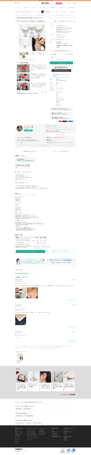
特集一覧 (16, 430)
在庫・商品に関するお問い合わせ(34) (61, 70)
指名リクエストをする (38, 130)
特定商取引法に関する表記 (68, 431)
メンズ (33, 7)
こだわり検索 (71, 11)
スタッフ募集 (66, 430)
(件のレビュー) (67, 39)
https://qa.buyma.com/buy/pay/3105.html (22, 224)
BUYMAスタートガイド (55, 431)
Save (60, 121)
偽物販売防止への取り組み (61, 118)
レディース (26, 7)
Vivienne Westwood (60, 25)
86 (59, 131)
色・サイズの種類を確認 (69, 54)
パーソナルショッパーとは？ (31, 430)
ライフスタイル (53, 7)
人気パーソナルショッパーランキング (33, 436)
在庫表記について (24, 155)
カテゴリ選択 (55, 11)
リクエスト (72, 7)
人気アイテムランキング (19, 431)
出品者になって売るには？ (31, 431)
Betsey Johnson (18, 408)
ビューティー (62, 7)
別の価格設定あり (65, 43)
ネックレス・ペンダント (60, 37)
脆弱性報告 (65, 438)
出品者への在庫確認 (24, 160)
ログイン (64, 3)
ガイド (53, 430)
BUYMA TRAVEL (41, 431)
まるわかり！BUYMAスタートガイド (62, 109)
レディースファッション (20, 422)
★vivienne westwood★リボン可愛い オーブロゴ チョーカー (20, 361)
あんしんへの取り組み (60, 113)
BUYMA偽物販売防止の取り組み (56, 436)
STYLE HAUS (41, 434)
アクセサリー (58, 34)
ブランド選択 (63, 11)
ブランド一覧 (17, 436)
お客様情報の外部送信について (68, 436)
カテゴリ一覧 (17, 438)
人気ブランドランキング (19, 433)
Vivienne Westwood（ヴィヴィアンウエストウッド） (64, 27)
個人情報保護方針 (18, 451)
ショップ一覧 (29, 439)
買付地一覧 (17, 441)
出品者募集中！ (58, 3)
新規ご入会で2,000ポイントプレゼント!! (62, 74)
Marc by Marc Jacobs (27, 408)
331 (55, 131)
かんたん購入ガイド (55, 433)
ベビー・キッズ (42, 7)
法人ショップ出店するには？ (31, 433)
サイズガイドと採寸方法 (26, 171)
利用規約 (65, 433)
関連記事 (55, 127)
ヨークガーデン (27, 127)
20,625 (50, 131)
